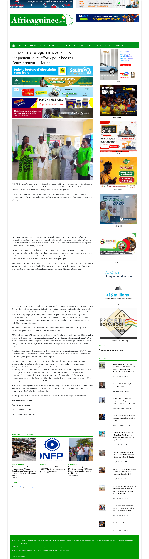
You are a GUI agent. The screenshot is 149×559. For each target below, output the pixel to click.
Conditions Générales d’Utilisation (47, 550)
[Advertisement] (74, 35)
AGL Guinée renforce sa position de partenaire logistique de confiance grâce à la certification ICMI (124, 508)
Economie (29, 540)
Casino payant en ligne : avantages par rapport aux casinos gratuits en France (124, 417)
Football (94, 540)
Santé (103, 540)
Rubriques (53, 45)
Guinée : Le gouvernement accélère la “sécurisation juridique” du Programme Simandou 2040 (124, 471)
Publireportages (29, 487)
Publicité (29, 550)
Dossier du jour (80, 540)
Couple (107, 540)
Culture (99, 540)
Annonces (118, 45)
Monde (57, 540)
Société (23, 540)
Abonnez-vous (26, 547)
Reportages (88, 540)
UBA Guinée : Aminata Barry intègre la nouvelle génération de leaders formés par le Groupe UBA (124, 400)
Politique (47, 540)
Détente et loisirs (82, 45)
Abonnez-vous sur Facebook (39, 547)
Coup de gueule (70, 540)
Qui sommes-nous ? (63, 550)
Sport (66, 45)
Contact (35, 550)
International (37, 45)
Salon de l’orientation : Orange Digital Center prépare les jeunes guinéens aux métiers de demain (123, 454)
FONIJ (21, 487)
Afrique (52, 540)
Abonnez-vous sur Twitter (55, 547)
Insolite (116, 540)
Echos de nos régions (38, 540)
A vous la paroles (124, 540)
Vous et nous (102, 45)
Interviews (62, 540)
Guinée (22, 45)
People (112, 540)
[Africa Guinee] (41, 20)
